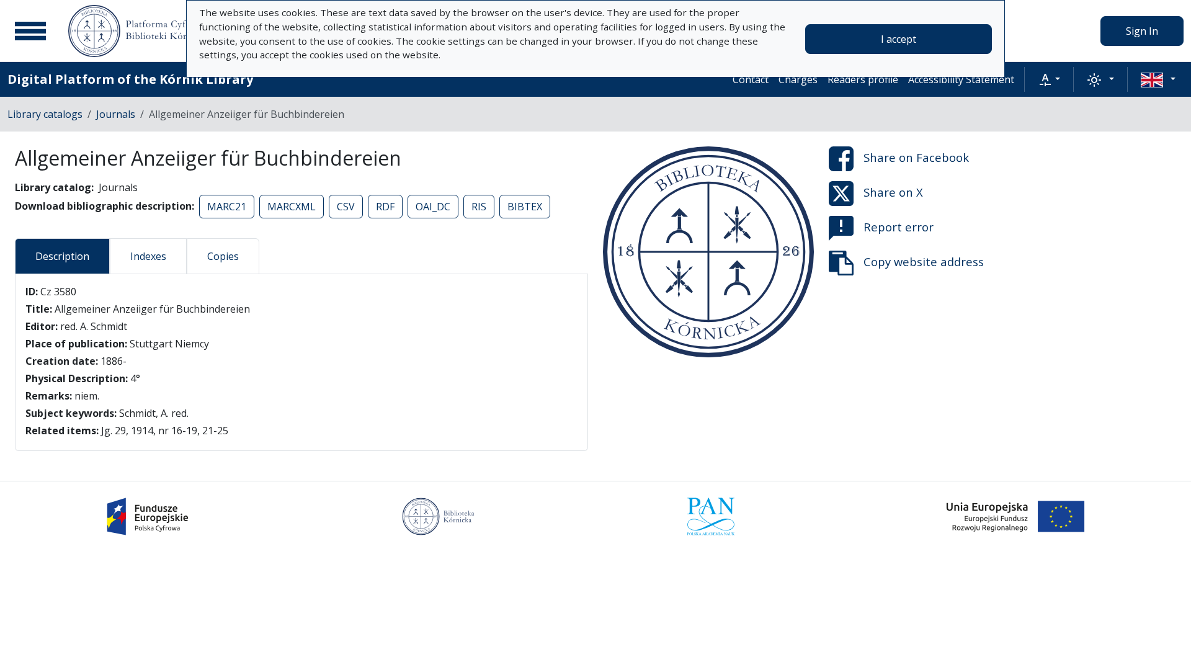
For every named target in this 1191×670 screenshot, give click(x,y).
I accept (898, 39)
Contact (751, 79)
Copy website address (923, 261)
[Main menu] (30, 31)
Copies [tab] (223, 256)
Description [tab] (62, 256)
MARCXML (291, 206)
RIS (478, 206)
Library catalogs (45, 114)
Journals (115, 114)
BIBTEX (524, 206)
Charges (798, 79)
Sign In (1142, 31)
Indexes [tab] (148, 256)
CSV (346, 206)
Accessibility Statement (961, 79)
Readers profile (862, 79)
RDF (385, 206)
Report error (898, 226)
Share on (916, 157)
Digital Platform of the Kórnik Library (130, 79)
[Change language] (1158, 79)
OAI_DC (433, 206)
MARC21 (226, 206)
